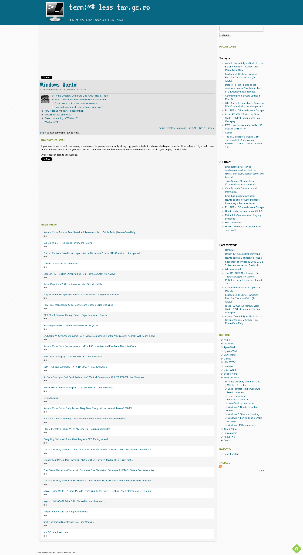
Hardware (230, 250)
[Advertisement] (127, 51)
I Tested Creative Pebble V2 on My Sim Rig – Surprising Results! (76, 429)
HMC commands (233, 222)
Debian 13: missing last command (60, 263)
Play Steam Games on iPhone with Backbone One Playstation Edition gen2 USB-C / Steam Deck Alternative (98, 470)
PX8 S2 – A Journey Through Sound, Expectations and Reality (75, 315)
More (261, 470)
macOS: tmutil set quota (55, 532)
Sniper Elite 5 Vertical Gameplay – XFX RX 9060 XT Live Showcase (78, 387)
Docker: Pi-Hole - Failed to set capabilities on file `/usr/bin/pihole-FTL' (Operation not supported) (91, 253)
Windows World (58, 84)
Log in (43, 132)
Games (229, 132)
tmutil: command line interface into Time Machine (68, 522)
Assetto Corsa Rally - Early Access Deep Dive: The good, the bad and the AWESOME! (87, 408)
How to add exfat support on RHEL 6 (243, 211)
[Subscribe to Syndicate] (220, 467)
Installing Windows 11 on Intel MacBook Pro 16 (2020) (70, 325)
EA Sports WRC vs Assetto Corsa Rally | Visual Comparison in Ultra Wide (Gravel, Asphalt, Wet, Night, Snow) (99, 336)
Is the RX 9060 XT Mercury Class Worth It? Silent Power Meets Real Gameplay (84, 418)
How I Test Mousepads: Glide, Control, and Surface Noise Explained (78, 305)
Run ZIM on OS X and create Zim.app (244, 110)
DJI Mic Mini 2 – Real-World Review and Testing (67, 243)
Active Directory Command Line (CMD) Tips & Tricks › (186, 128)
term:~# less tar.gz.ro (109, 7)
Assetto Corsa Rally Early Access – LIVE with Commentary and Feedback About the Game (89, 346)
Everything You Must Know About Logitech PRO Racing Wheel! (75, 439)
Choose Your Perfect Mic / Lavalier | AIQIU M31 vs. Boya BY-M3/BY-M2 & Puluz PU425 (88, 460)
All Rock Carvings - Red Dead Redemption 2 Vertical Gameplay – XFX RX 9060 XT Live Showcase (93, 377)
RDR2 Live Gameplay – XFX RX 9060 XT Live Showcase (72, 356)
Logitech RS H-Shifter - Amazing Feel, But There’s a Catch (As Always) (79, 274)
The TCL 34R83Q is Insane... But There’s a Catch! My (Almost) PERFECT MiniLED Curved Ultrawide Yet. (97, 449)
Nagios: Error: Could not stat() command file (65, 511)
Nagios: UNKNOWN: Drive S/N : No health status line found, (74, 501)
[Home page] (55, 22)
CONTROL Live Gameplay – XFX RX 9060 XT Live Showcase (75, 367)
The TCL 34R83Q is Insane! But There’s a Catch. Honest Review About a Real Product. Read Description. (97, 480)
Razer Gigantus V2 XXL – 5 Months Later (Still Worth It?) (72, 284)
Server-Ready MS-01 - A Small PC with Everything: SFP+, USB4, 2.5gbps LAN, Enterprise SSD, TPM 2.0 (97, 491)
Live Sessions (50, 398)
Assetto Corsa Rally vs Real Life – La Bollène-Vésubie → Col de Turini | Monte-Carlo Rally (89, 232)
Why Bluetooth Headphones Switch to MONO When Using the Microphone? (81, 294)
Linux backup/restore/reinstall (240, 196)
